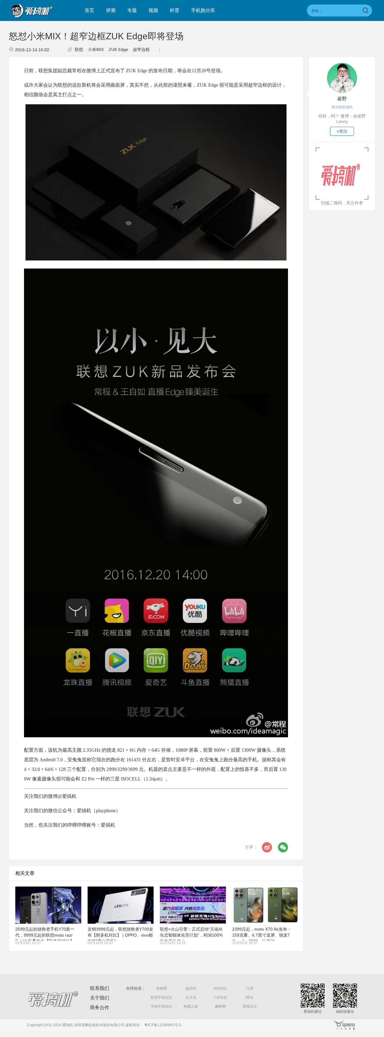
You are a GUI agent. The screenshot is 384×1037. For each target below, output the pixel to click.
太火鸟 (190, 997)
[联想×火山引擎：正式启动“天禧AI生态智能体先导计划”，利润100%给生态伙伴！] (193, 905)
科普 (174, 10)
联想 (79, 49)
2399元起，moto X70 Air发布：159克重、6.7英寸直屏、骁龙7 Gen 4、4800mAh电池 (261, 935)
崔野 (342, 98)
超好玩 (190, 988)
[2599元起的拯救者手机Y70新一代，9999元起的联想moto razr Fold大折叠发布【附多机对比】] (48, 905)
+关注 (342, 131)
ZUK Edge (118, 49)
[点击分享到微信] (283, 847)
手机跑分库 (203, 10)
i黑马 (249, 997)
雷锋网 (161, 988)
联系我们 (99, 988)
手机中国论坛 (161, 1006)
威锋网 (220, 1006)
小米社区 (220, 997)
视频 (153, 10)
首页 (89, 10)
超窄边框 (141, 49)
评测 (111, 10)
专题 (132, 10)
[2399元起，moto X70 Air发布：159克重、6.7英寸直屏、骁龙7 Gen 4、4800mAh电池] (265, 905)
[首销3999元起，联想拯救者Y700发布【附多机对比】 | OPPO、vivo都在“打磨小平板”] (121, 905)
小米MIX (96, 49)
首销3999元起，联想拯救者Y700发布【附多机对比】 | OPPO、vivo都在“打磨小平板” (120, 935)
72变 (250, 988)
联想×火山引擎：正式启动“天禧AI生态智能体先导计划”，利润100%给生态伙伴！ (191, 935)
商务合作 (99, 1007)
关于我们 (99, 997)
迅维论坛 (249, 1006)
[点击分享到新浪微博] (267, 847)
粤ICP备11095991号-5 (162, 1025)
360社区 (220, 988)
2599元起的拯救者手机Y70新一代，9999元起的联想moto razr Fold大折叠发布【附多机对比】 (44, 935)
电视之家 (191, 1006)
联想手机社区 (161, 997)
